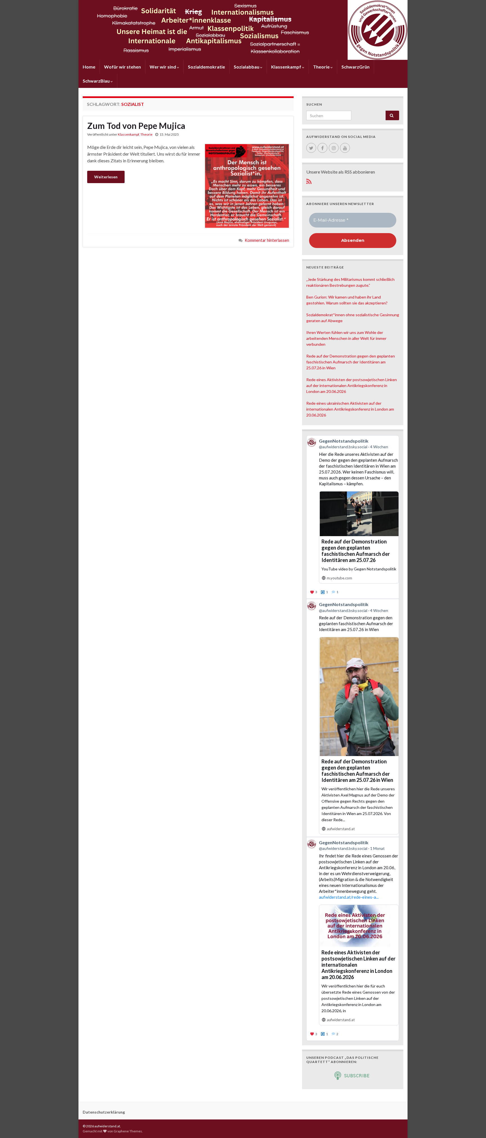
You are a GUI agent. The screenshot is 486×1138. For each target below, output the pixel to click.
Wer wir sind (163, 66)
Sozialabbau (247, 66)
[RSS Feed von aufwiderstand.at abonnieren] (309, 180)
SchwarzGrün (355, 66)
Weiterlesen (106, 176)
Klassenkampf (286, 66)
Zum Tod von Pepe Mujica (136, 125)
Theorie (321, 66)
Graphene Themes (128, 1131)
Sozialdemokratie (206, 66)
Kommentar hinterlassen (267, 240)
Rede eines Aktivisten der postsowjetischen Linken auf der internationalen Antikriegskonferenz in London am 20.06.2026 (351, 385)
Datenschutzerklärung (104, 1112)
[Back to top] (473, 1125)
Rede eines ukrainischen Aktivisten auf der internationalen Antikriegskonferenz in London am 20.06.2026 (350, 409)
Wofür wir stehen (122, 66)
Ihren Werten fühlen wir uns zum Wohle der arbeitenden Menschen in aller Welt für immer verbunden (346, 338)
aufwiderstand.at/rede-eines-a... (349, 897)
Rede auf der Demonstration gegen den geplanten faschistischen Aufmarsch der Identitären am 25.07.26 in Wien (350, 362)
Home (89, 66)
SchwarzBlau (97, 80)
